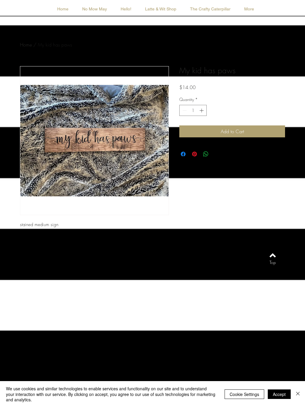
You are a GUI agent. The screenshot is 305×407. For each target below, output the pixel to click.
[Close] (297, 394)
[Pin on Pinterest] (194, 154)
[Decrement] (184, 110)
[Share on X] (217, 154)
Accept (279, 394)
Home (26, 44)
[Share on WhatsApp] (205, 154)
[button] (160, 8)
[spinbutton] (193, 110)
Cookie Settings (244, 394)
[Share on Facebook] (183, 154)
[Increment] (202, 110)
